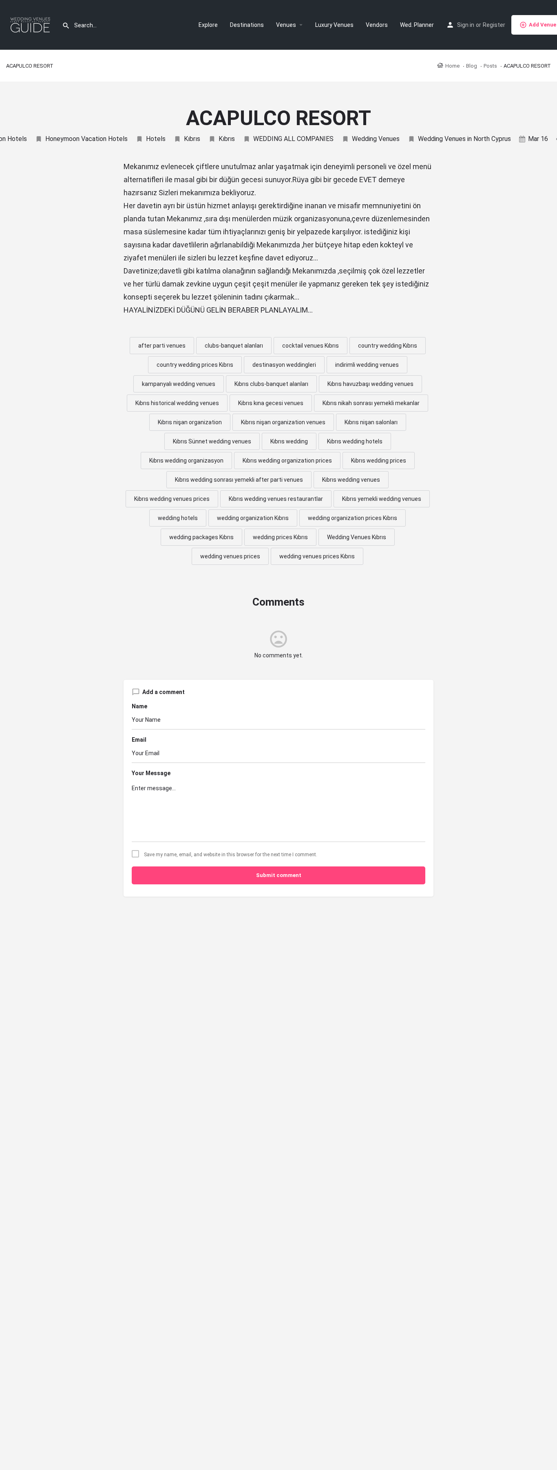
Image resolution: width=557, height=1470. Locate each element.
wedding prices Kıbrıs (280, 537)
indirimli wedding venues (367, 364)
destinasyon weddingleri (284, 364)
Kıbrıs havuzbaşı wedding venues (370, 384)
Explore (208, 25)
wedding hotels (178, 518)
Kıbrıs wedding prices (378, 460)
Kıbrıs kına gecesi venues (270, 403)
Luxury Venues (334, 25)
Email (139, 739)
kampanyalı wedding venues (178, 384)
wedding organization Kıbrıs (253, 518)
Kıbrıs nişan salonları (371, 422)
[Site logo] (31, 24)
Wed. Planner (417, 25)
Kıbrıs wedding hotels (354, 441)
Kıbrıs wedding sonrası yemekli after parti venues (239, 479)
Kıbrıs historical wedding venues (177, 403)
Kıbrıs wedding (289, 441)
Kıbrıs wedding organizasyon (186, 460)
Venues (286, 25)
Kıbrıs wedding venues (351, 479)
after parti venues (162, 345)
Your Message (151, 773)
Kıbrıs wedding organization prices (287, 460)
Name (139, 706)
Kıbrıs (192, 139)
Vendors (377, 25)
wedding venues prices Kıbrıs (317, 556)
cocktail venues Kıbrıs (310, 345)
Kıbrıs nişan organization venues (283, 422)
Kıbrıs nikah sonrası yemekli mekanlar (371, 403)
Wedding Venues (376, 139)
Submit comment (278, 875)
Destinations (247, 25)
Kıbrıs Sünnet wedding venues (212, 441)
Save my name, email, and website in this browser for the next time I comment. (230, 854)
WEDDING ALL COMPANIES (293, 139)
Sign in (465, 25)
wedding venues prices (230, 556)
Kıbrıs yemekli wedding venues (381, 499)
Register (494, 25)
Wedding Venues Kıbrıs (356, 537)
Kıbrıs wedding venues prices (172, 499)
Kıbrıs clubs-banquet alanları (271, 384)
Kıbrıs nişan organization (190, 422)
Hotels (156, 139)
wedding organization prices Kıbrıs (352, 518)
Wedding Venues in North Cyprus (464, 139)
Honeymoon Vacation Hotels (86, 139)
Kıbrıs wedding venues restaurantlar (276, 499)
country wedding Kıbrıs (387, 345)
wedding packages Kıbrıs (201, 537)
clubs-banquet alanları (234, 345)
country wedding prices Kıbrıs (195, 364)
